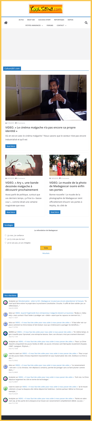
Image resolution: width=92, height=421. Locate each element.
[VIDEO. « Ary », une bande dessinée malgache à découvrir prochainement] (24, 165)
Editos (70, 20)
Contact (60, 25)
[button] (42, 25)
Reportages (59, 20)
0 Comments (21, 123)
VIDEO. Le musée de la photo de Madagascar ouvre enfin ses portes (68, 186)
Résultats (46, 253)
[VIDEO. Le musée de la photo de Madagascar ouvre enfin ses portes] (68, 165)
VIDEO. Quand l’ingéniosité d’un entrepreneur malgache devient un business (44, 313)
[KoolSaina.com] (6, 22)
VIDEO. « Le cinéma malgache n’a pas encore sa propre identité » (40, 129)
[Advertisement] (46, 44)
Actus (21, 20)
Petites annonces (33, 25)
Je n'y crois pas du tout (16, 239)
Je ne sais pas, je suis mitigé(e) (19, 243)
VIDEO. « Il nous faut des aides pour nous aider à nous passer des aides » (43, 322)
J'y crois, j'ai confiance (16, 235)
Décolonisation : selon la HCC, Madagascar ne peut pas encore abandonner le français (51, 301)
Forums (50, 25)
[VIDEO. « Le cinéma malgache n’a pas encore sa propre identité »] (46, 97)
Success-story (44, 20)
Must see (31, 20)
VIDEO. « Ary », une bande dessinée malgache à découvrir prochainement (21, 186)
